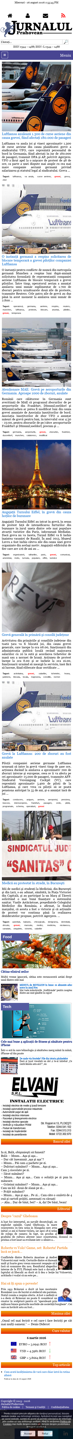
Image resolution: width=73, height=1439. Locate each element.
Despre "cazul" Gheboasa (19, 1216)
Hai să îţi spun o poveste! (19, 1283)
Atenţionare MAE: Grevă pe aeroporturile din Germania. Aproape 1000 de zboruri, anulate (36, 391)
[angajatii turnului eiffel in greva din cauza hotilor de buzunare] (36, 508)
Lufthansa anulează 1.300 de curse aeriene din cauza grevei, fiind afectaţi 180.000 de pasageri (36, 136)
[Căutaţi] (66, 43)
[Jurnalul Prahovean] (9, 16)
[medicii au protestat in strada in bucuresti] (36, 879)
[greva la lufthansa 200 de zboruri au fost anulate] (36, 750)
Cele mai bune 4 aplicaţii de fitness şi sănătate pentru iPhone (36, 1043)
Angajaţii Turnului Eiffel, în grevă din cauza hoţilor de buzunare (36, 514)
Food (7, 937)
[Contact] (45, 16)
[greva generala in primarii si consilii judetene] (36, 631)
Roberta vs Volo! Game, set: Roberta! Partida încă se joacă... (34, 1250)
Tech (7, 1007)
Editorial (63, 1209)
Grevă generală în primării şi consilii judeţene (35, 635)
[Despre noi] (28, 16)
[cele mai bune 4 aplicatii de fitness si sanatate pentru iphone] (36, 1038)
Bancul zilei (61, 1141)
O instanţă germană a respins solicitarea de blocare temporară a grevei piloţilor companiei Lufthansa (36, 260)
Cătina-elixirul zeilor (15, 971)
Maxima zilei (60, 1313)
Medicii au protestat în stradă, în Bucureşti (33, 883)
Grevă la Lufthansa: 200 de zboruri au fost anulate (36, 755)
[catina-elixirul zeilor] (36, 968)
